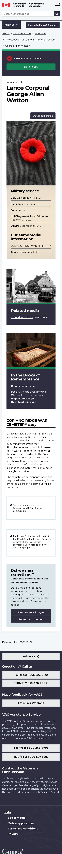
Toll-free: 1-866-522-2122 (31, 675)
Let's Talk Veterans (31, 703)
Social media (17, 817)
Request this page (22, 398)
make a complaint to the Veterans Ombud (37, 792)
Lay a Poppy (31, 66)
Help (7, 812)
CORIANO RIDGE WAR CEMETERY (31, 246)
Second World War (22, 317)
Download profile (43, 115)
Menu (9, 24)
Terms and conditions (23, 828)
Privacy (13, 833)
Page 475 (16, 391)
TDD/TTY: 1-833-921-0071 (31, 683)
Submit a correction (31, 619)
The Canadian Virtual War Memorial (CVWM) (30, 39)
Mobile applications (21, 823)
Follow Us (35, 657)
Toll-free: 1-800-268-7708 (31, 747)
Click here (30, 545)
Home (6, 33)
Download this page (23, 402)
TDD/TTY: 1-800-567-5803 (31, 756)
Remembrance (22, 33)
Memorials (40, 33)
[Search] (57, 14)
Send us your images (31, 612)
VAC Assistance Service (19, 721)
